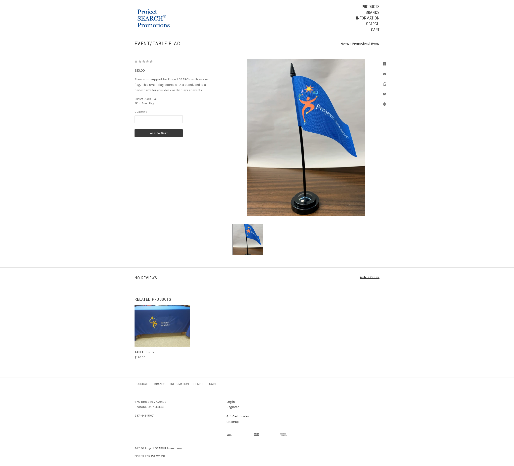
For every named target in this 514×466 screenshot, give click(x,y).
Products (370, 6)
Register (232, 407)
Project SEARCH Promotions (163, 448)
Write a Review (369, 277)
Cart (375, 29)
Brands (372, 12)
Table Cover (144, 352)
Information (367, 18)
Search (372, 23)
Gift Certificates (237, 416)
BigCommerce (156, 455)
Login (230, 402)
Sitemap (232, 422)
